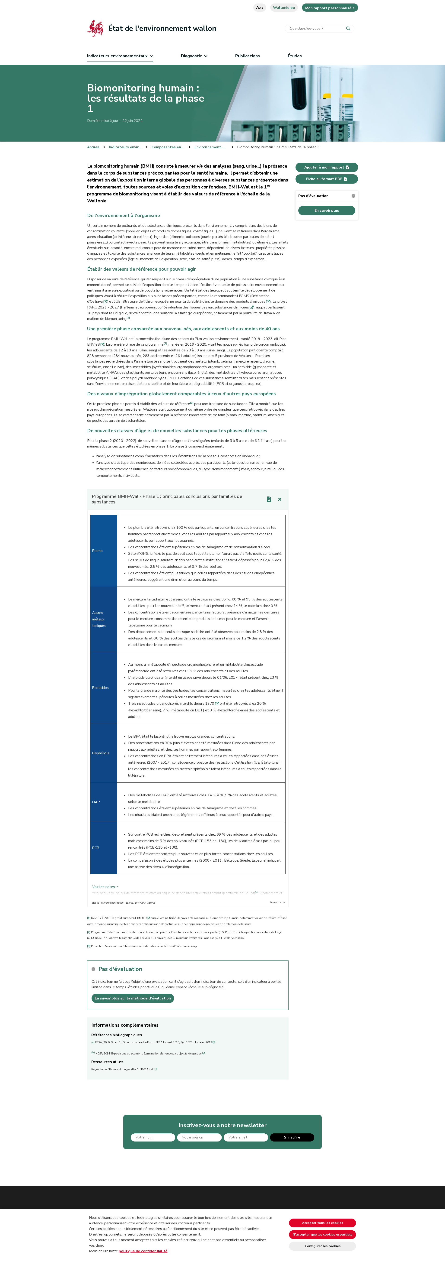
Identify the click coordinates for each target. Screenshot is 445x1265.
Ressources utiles (107, 1061)
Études (295, 56)
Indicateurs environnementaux (117, 56)
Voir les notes (103, 886)
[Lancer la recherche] (349, 28)
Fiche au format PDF (324, 179)
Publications (247, 56)
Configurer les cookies (322, 1246)
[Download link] (269, 499)
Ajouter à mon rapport (324, 167)
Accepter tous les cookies (322, 1223)
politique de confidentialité (143, 1251)
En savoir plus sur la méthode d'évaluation (133, 998)
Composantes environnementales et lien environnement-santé (168, 147)
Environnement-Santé (211, 147)
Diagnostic (191, 56)
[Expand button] (280, 499)
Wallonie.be (284, 7)
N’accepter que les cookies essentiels (322, 1234)
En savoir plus (327, 210)
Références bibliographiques (116, 1035)
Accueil (93, 147)
